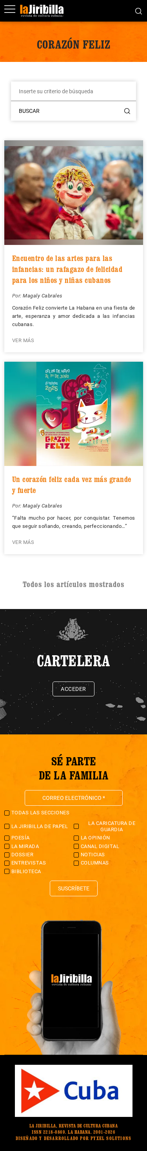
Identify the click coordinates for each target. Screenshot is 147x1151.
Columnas (95, 863)
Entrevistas (28, 863)
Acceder (73, 689)
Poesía (20, 838)
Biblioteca (26, 871)
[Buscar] (138, 10)
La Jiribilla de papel (39, 826)
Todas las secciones (40, 813)
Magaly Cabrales (43, 296)
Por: (17, 296)
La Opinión (95, 838)
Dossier (22, 854)
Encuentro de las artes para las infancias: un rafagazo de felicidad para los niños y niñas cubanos (67, 269)
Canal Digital (100, 846)
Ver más (23, 340)
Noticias (93, 854)
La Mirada (25, 846)
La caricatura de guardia (111, 826)
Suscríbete (73, 888)
